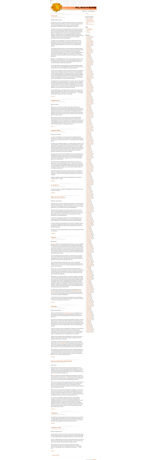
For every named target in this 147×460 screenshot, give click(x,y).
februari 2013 (88, 178)
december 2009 (89, 220)
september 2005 (89, 278)
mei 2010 (88, 215)
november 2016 (89, 127)
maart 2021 (88, 70)
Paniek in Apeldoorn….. (90, 20)
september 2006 (89, 264)
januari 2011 (88, 206)
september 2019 (89, 90)
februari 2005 (88, 285)
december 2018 (89, 99)
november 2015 (89, 141)
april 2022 (88, 56)
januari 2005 (88, 287)
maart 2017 (88, 123)
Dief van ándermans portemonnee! (61, 361)
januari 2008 (88, 246)
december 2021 (89, 61)
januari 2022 (88, 60)
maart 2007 (88, 257)
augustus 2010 (89, 211)
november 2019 (89, 88)
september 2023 (89, 44)
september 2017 (89, 116)
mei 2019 (88, 93)
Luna (66, 376)
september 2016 (89, 129)
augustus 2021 (89, 64)
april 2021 (88, 69)
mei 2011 (88, 201)
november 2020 (89, 74)
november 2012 (89, 181)
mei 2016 (88, 134)
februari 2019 (88, 97)
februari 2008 (88, 245)
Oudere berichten (55, 455)
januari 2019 (88, 98)
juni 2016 (88, 133)
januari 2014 (88, 165)
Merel (54, 375)
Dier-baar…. (54, 306)
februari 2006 (88, 272)
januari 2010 (88, 219)
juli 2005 (87, 280)
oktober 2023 (88, 43)
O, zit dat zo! (55, 185)
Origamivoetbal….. (56, 130)
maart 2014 (88, 163)
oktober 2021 (88, 63)
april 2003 (88, 310)
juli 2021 (87, 65)
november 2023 (89, 42)
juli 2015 (87, 145)
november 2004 (89, 289)
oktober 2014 (88, 155)
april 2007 (88, 256)
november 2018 (89, 100)
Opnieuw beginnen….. (90, 18)
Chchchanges (62, 342)
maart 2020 (88, 83)
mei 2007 (88, 255)
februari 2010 (88, 218)
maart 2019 (88, 96)
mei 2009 (88, 228)
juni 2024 (88, 38)
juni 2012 (88, 187)
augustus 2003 (89, 306)
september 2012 (89, 183)
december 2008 (89, 234)
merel (88, 30)
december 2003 (89, 301)
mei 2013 (88, 174)
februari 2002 (88, 326)
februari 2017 (88, 124)
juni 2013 (88, 173)
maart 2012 (88, 190)
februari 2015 (88, 151)
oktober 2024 (88, 37)
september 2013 (89, 170)
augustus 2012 (89, 184)
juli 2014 (87, 159)
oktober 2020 (88, 75)
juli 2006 (87, 266)
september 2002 (89, 318)
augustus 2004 (89, 292)
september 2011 (89, 197)
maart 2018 (88, 109)
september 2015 (89, 143)
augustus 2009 (89, 225)
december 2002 (89, 315)
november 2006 (89, 262)
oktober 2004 (88, 290)
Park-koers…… (55, 16)
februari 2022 (88, 59)
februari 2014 (88, 164)
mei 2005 (88, 282)
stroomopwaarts (89, 29)
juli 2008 (87, 239)
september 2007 (89, 251)
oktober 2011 (88, 196)
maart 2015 (88, 150)
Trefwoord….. (55, 413)
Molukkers (53, 244)
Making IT (94, 459)
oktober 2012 (88, 182)
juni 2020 (88, 80)
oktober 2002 (88, 317)
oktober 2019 (88, 89)
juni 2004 (88, 294)
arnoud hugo (89, 28)
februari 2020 (88, 84)
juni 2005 (88, 281)
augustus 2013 (89, 171)
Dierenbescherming (67, 313)
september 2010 (89, 210)
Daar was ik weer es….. (90, 24)
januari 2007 (88, 260)
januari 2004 (88, 300)
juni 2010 (88, 214)
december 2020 (89, 73)
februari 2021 (88, 71)
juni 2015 (88, 146)
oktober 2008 (88, 236)
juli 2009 (87, 226)
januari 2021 (88, 72)
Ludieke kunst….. (56, 100)
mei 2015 (88, 147)
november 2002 (89, 316)
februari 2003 (88, 312)
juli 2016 (87, 132)
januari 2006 (88, 273)
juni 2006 (88, 267)
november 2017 (89, 114)
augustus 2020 (89, 78)
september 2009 (89, 224)
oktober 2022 (88, 51)
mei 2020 (88, 81)
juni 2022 (88, 54)
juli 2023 (87, 46)
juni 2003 (88, 308)
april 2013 (88, 175)
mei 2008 (88, 242)
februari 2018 (88, 110)
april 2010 (88, 216)
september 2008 (89, 237)
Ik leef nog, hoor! (89, 19)
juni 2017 (88, 119)
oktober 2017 (88, 115)
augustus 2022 (89, 52)
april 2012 (88, 189)
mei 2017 (88, 120)
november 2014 (89, 154)
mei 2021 (88, 68)
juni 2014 (88, 160)
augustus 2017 (89, 117)
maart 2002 (88, 325)
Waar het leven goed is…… (59, 197)
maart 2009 (88, 230)
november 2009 (89, 221)
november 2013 (89, 168)
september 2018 (89, 102)
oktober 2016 (88, 128)
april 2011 (88, 202)
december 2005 (89, 274)
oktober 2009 (88, 223)
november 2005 (89, 275)
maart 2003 (88, 311)
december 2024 (89, 36)
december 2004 (89, 288)
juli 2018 (87, 105)
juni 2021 (88, 66)
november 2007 (89, 248)
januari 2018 (88, 111)
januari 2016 (88, 138)
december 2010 (89, 207)
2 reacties (53, 96)
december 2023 (89, 41)
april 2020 (88, 82)
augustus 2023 (89, 45)
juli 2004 (87, 293)
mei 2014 (88, 161)
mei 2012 (88, 188)
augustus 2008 (89, 238)
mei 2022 (88, 55)
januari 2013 (88, 179)
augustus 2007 (89, 252)
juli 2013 (87, 172)
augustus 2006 (89, 265)
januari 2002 (88, 327)
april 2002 (88, 324)
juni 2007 (88, 254)
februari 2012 (88, 191)
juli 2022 (87, 53)
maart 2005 (88, 284)
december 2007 (89, 247)
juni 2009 (88, 227)
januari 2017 (88, 125)
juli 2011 (87, 199)
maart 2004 (88, 298)
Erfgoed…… (55, 237)
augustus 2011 (89, 198)
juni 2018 (88, 106)
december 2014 (89, 153)
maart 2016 (88, 136)
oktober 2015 (88, 142)
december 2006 (89, 261)
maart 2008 (88, 244)
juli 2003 (87, 307)
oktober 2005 (88, 276)
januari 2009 (88, 233)
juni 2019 (88, 92)
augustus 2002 (89, 319)
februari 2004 (88, 299)
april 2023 (88, 47)
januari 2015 (88, 152)
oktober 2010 (88, 209)
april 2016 (88, 135)
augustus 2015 (89, 144)
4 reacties (53, 409)
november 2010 (89, 208)
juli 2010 (87, 212)
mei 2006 (88, 269)
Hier (52, 137)
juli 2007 (87, 253)
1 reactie (53, 126)
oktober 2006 (88, 263)
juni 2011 (88, 200)
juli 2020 (87, 79)
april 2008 (88, 243)
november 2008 (89, 235)
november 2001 (89, 329)
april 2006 (88, 270)
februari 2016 (88, 137)
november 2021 (89, 62)
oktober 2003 (88, 303)
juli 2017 (87, 118)
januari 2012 (88, 192)
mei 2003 (88, 309)
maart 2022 (88, 57)
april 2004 (88, 297)
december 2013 (89, 166)
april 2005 (88, 283)
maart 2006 (88, 271)
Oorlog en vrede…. (57, 427)
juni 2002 (88, 321)
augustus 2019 (89, 91)
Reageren (53, 192)
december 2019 (89, 87)
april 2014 (88, 162)
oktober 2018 (88, 101)
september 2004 (89, 291)
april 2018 (88, 108)
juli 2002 (87, 320)
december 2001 (89, 328)
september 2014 (89, 156)
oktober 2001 (88, 330)
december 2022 (89, 50)
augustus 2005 (89, 279)
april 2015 (88, 148)
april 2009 (88, 229)
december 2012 (89, 180)
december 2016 (89, 126)
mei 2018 (88, 107)
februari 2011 (88, 205)
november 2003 (89, 302)
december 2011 (89, 193)
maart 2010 (88, 217)
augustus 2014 (89, 157)
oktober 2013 (88, 169)
